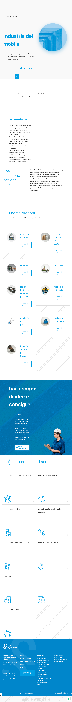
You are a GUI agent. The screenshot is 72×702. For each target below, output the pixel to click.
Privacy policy (58, 655)
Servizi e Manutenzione (27, 661)
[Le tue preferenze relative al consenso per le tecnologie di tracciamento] (68, 699)
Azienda (22, 664)
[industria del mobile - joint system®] (10, 646)
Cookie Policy (58, 657)
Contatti (22, 667)
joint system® (7, 16)
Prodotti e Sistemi (25, 658)
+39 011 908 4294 (9, 675)
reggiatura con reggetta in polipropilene (41, 668)
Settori (22, 655)
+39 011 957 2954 (9, 673)
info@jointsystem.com (10, 670)
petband (26, 673)
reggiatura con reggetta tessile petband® (42, 674)
